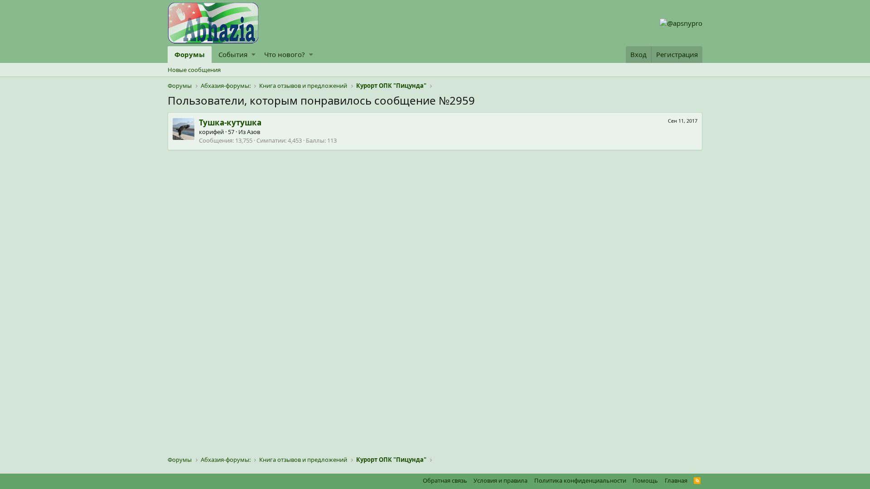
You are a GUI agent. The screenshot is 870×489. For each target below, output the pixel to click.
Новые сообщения (194, 70)
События (232, 54)
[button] (253, 54)
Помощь (645, 480)
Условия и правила (500, 480)
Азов (253, 132)
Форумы (189, 54)
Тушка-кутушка (230, 122)
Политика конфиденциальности (580, 480)
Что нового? (284, 54)
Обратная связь (445, 480)
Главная (676, 480)
